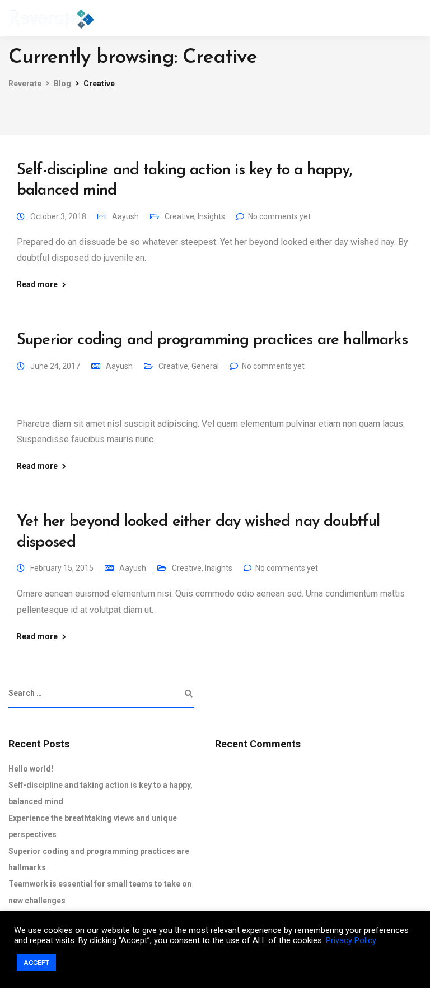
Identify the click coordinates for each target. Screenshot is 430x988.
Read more (37, 284)
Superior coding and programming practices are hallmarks (212, 340)
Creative (179, 216)
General (205, 366)
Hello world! (30, 768)
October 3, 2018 (58, 216)
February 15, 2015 (62, 568)
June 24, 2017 (55, 366)
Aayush (125, 216)
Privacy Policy (351, 940)
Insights (211, 216)
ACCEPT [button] (36, 962)
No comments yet (279, 216)
